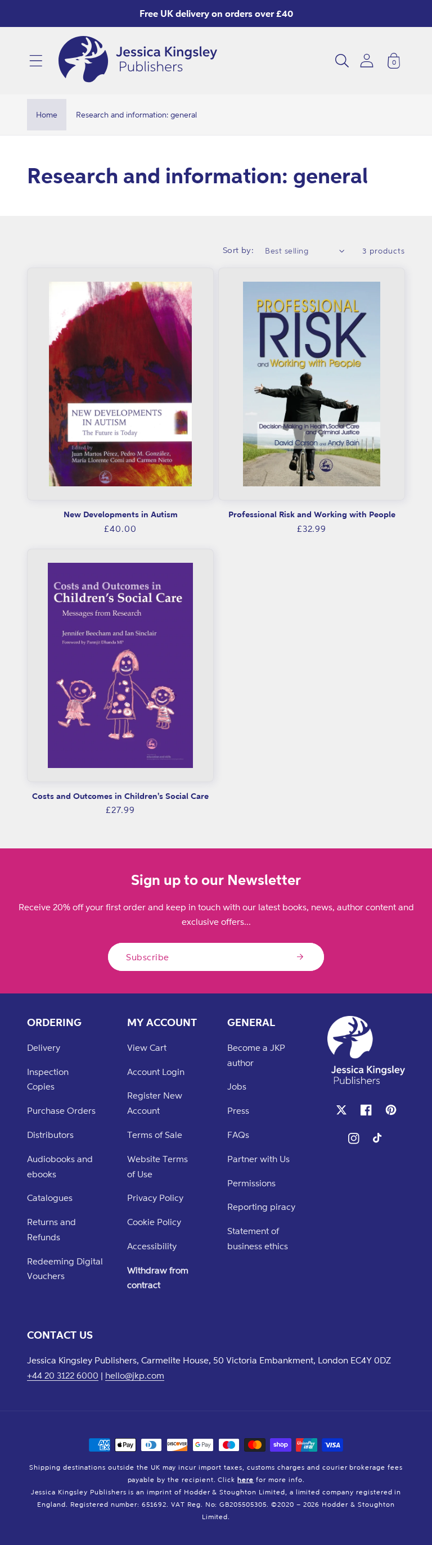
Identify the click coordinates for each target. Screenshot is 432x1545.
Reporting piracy (261, 1206)
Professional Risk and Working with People (311, 514)
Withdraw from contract (157, 1277)
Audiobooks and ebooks (60, 1166)
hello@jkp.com (134, 1375)
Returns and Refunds (51, 1229)
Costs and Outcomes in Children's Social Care (120, 796)
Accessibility (152, 1246)
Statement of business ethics (257, 1238)
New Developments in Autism (121, 514)
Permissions (251, 1183)
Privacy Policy (155, 1197)
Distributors (50, 1135)
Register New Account (154, 1102)
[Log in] (367, 60)
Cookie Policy (154, 1222)
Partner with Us (258, 1159)
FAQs (238, 1135)
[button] (36, 61)
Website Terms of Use (157, 1166)
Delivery (43, 1047)
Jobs (236, 1086)
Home (46, 114)
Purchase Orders (61, 1110)
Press (238, 1110)
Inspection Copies (48, 1079)
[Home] (137, 60)
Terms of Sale (154, 1135)
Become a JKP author (256, 1055)
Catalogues (50, 1197)
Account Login (155, 1072)
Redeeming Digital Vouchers (65, 1268)
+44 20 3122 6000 (62, 1375)
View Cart (146, 1047)
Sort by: (238, 250)
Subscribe (147, 957)
